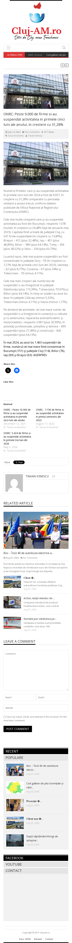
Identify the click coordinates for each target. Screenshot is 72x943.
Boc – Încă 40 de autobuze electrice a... (28, 553)
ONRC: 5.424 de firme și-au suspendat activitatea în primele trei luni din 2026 (17, 438)
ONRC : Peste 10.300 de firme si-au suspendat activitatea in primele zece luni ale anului (17, 415)
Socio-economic (16, 135)
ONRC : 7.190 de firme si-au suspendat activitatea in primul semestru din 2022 (50, 415)
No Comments (32, 132)
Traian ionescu (35, 135)
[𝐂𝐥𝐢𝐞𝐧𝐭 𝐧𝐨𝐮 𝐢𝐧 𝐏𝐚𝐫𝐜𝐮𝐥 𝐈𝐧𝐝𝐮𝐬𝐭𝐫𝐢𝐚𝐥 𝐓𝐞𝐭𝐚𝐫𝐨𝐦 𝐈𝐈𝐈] (15, 582)
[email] (53, 476)
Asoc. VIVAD (25, 939)
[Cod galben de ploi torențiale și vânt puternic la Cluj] (18, 787)
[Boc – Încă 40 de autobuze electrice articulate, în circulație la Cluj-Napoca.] (39, 530)
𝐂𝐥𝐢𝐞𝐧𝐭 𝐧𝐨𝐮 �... (34, 818)
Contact (14, 870)
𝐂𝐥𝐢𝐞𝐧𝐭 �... (29, 577)
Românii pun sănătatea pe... (40, 618)
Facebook (14, 858)
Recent (12, 751)
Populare (14, 757)
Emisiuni (38, 939)
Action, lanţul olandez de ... (39, 598)
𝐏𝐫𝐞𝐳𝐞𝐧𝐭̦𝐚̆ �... (33, 801)
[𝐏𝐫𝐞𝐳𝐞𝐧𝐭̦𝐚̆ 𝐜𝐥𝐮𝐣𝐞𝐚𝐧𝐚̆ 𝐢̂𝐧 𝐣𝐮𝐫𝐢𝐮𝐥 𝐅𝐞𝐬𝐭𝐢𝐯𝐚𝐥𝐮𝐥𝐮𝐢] (18, 805)
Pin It (7, 462)
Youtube (14, 864)
